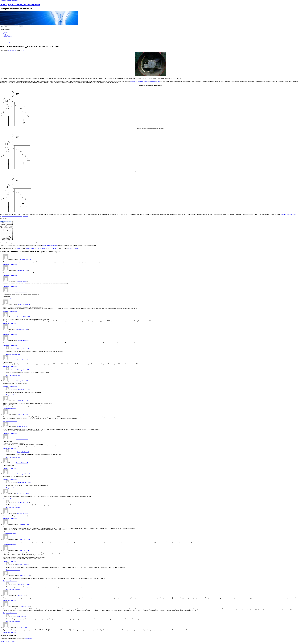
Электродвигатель (40, 248)
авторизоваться (28, 638)
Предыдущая (4, 42)
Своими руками (30, 248)
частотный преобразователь (49, 245)
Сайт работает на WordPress (7, 641)
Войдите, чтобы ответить (10, 264)
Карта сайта (6, 35)
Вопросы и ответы (8, 34)
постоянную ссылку (73, 248)
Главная (5, 32)
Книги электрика (7, 36)
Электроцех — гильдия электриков (20, 4)
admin (22, 50)
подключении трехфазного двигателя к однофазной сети (145, 81)
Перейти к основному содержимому (9, 0)
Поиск (1, 26)
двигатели (53, 248)
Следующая (13, 42)
